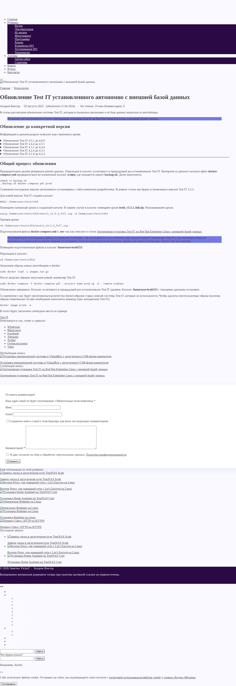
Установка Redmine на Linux (18, 517)
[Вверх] (1, 586)
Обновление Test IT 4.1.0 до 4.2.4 (24, 153)
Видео (19, 598)
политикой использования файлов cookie (135, 677)
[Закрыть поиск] (1, 672)
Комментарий (15, 448)
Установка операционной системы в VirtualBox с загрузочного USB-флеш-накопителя (54, 362)
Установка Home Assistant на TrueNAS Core (27, 498)
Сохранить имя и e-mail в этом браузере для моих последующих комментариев (58, 421)
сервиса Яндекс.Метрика (179, 677)
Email (9, 414)
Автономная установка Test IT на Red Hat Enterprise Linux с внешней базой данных (105, 118)
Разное (19, 614)
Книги (11, 638)
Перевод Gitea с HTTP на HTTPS (20, 527)
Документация (24, 601)
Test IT (4, 317)
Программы (22, 611)
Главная (12, 591)
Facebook (13, 333)
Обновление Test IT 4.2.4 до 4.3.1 (24, 150)
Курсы (11, 641)
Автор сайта (22, 631)
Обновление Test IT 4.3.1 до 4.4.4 (24, 147)
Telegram (12, 336)
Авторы (12, 628)
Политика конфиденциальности (106, 454)
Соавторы (21, 634)
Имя (8, 407)
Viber (10, 346)
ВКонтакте (14, 330)
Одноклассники (17, 343)
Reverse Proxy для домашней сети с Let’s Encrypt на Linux (36, 488)
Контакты (13, 644)
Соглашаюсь (8, 684)
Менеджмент (23, 608)
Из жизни (21, 604)
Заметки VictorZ (23, 7)
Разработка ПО (24, 618)
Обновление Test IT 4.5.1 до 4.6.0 (24, 140)
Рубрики (12, 595)
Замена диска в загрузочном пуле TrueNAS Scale (30, 479)
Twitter (11, 340)
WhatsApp (13, 326)
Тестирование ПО (26, 621)
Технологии (22, 624)
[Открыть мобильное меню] (1, 79)
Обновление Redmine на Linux (19, 507)
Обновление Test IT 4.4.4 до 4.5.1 (24, 143)
